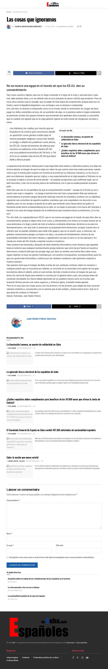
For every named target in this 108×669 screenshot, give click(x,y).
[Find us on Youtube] (87, 657)
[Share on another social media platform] (99, 73)
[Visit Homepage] (54, 4)
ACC (14, 643)
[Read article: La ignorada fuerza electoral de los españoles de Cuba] (20, 385)
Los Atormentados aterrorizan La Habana (23, 587)
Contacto (25, 657)
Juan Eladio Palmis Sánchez (28, 26)
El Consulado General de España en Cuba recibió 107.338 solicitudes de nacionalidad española (51, 430)
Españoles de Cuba (20, 12)
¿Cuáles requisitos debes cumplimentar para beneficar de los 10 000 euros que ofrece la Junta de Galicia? (80, 153)
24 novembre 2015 (15, 591)
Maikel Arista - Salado (16, 461)
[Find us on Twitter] (77, 657)
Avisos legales (12, 657)
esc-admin (12, 348)
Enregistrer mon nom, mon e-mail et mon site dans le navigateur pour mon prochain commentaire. (51, 557)
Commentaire (13, 500)
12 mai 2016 (13, 599)
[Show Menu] (8, 4)
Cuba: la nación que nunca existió (22, 457)
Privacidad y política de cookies (46, 657)
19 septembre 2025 (24, 434)
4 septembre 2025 (33, 461)
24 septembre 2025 (24, 406)
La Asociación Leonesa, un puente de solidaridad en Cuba (77, 138)
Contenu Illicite (12, 660)
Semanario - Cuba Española (77, 643)
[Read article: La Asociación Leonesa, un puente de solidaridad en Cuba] (20, 358)
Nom (10, 533)
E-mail (10, 545)
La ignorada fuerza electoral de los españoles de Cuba (81, 145)
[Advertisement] (54, 48)
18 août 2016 (50, 26)
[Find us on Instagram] (82, 657)
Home (9, 12)
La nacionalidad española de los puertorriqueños (26, 596)
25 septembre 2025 (24, 348)
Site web (59, 545)
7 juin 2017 (13, 582)
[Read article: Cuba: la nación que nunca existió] (20, 471)
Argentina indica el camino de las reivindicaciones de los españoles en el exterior (39, 578)
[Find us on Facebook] (73, 657)
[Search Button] (100, 4)
